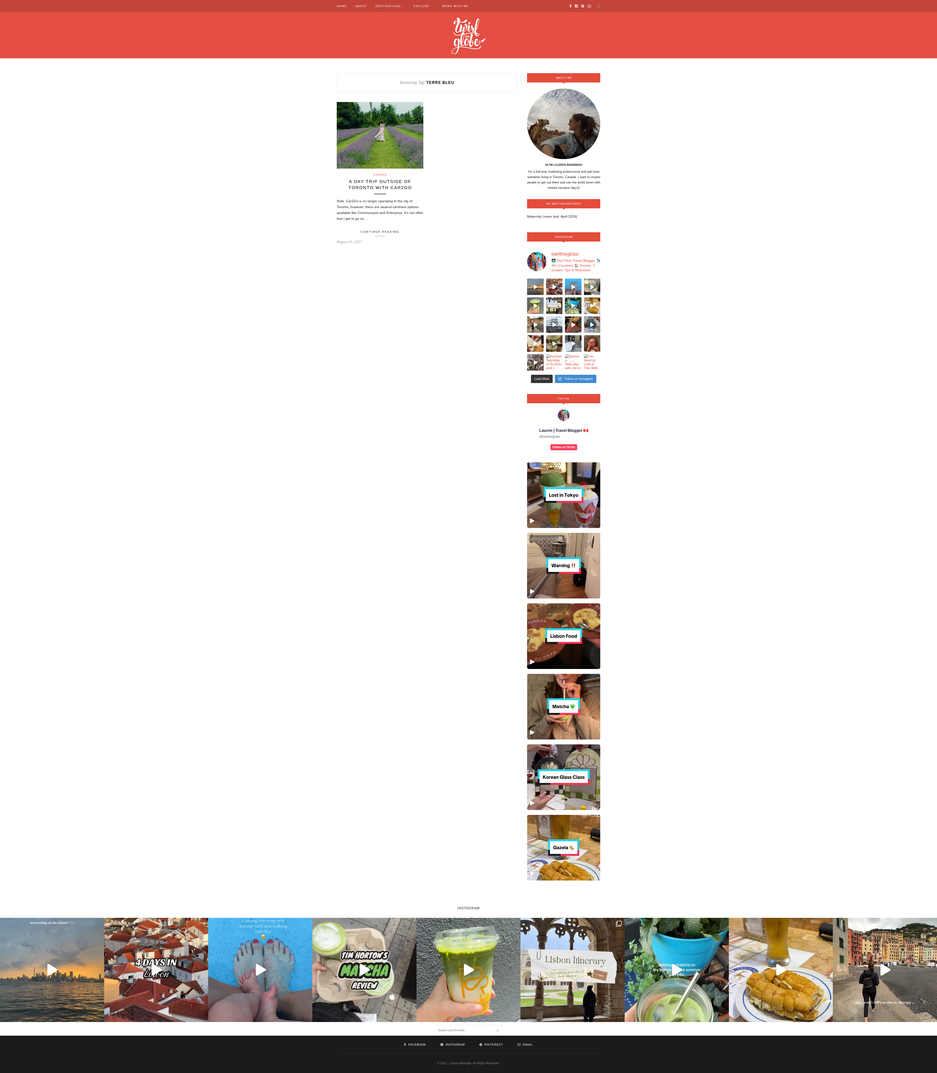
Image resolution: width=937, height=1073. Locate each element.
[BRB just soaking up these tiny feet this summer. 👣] (573, 287)
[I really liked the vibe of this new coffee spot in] (592, 324)
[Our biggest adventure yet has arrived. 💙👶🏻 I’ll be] (592, 343)
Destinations (388, 6)
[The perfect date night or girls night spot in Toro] (573, 324)
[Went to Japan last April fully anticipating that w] (535, 362)
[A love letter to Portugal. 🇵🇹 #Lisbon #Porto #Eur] (554, 324)
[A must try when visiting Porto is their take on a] (592, 305)
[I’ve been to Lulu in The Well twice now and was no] (592, 362)
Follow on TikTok (563, 447)
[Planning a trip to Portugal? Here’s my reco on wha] (554, 287)
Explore (421, 6)
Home (342, 6)
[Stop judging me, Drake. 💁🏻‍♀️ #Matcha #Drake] (563, 706)
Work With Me (455, 6)
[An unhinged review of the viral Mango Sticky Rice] (535, 305)
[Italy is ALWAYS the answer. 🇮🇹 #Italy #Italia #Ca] (535, 324)
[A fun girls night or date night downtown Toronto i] (573, 343)
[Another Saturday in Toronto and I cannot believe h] (554, 362)
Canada (380, 174)
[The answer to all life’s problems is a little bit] (573, 305)
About (361, 6)
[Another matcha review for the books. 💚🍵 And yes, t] (554, 343)
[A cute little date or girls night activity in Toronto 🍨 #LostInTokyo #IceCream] (563, 495)
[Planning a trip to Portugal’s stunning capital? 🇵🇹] (554, 305)
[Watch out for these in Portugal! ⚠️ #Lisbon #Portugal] (563, 565)
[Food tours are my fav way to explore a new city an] (535, 343)
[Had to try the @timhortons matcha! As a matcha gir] (592, 287)
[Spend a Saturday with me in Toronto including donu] (573, 362)
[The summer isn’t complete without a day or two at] (535, 287)
